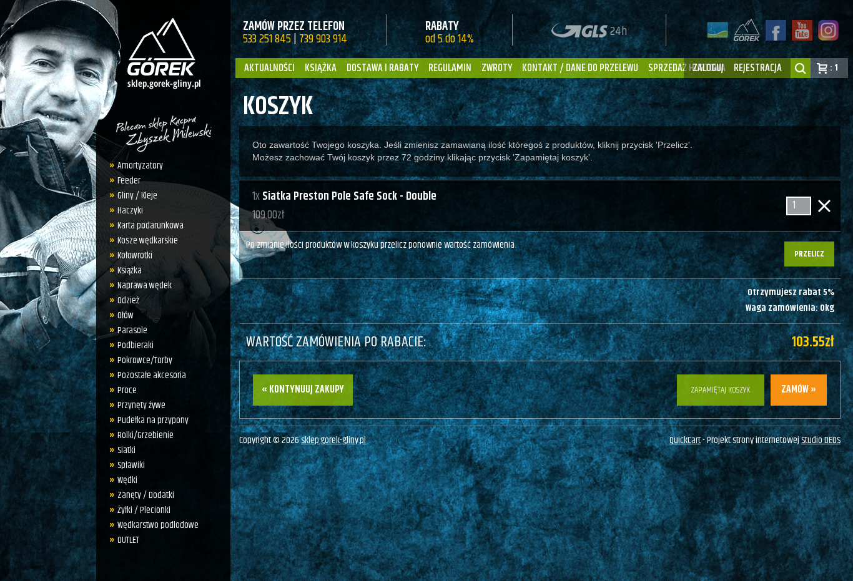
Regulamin (449, 68)
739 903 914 (323, 39)
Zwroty (496, 68)
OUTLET (128, 540)
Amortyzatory (140, 166)
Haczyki (130, 210)
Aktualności (269, 68)
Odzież (128, 300)
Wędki (127, 480)
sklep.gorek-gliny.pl (333, 440)
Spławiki (131, 465)
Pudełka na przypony (153, 420)
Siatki (126, 450)
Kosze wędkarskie (147, 240)
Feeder (129, 180)
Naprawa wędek (144, 285)
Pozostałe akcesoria (151, 375)
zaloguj (708, 68)
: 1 (834, 68)
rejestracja (758, 68)
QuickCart (685, 440)
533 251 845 (267, 39)
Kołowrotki (134, 255)
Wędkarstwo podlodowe (158, 525)
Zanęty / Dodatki (145, 495)
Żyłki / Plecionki (143, 510)
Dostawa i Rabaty (382, 68)
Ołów (125, 315)
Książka (321, 68)
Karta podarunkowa (150, 225)
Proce (127, 390)
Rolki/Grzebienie (145, 435)
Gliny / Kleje (137, 195)
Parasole (132, 330)
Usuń (824, 206)
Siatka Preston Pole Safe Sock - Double (349, 196)
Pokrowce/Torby (144, 360)
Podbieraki (135, 345)
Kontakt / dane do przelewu (580, 68)
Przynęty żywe (141, 405)
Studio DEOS (821, 440)
